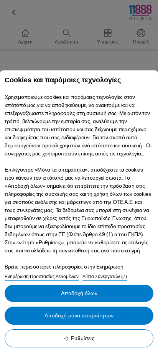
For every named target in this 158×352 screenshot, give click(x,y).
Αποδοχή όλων (79, 293)
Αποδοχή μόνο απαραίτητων (79, 315)
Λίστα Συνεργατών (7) (104, 276)
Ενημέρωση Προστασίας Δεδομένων (42, 276)
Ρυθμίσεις (82, 338)
